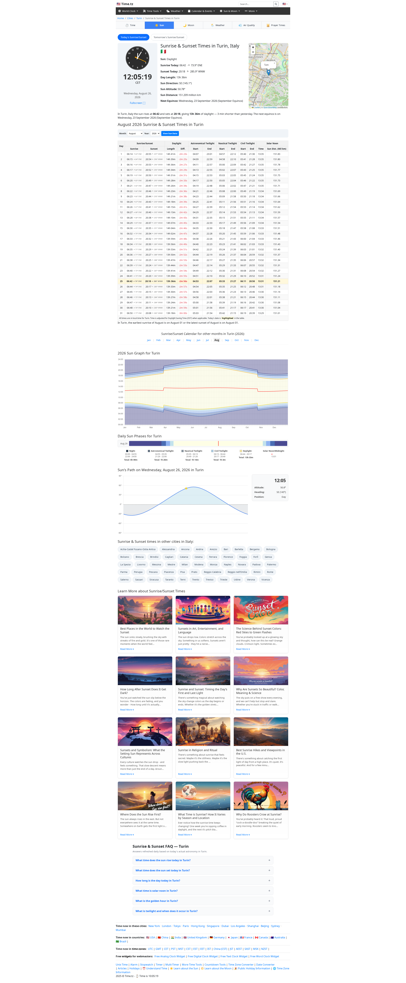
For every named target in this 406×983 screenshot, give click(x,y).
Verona (251, 579)
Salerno (124, 579)
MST (180, 949)
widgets (127, 956)
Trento (195, 579)
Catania (184, 556)
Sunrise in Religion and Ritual (197, 750)
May (188, 340)
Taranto (169, 579)
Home (120, 18)
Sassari (139, 579)
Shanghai (253, 926)
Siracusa (154, 579)
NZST (264, 949)
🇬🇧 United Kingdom (195, 937)
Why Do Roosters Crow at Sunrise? (259, 814)
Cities (130, 18)
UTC (150, 949)
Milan (185, 564)
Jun (198, 340)
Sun (159, 25)
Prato (194, 571)
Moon (188, 25)
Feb (158, 340)
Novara (242, 564)
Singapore (213, 926)
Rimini (257, 571)
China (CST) (220, 949)
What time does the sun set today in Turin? (163, 870)
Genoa (268, 556)
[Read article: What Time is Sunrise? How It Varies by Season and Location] (203, 796)
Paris (186, 926)
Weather (175, 11)
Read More (127, 648)
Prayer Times (275, 25)
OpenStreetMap (270, 107)
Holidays (134, 968)
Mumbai (121, 930)
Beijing (265, 926)
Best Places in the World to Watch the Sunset (144, 630)
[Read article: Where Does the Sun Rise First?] (145, 796)
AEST (239, 949)
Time (130, 25)
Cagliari (169, 556)
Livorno (141, 564)
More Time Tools (192, 964)
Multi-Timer (172, 964)
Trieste (223, 579)
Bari (226, 549)
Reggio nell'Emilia (237, 571)
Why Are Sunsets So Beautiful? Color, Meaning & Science (260, 691)
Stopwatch (146, 964)
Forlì (255, 556)
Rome (270, 571)
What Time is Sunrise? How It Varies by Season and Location (201, 816)
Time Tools (153, 11)
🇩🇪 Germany (217, 937)
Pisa (182, 571)
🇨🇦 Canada (261, 937)
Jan (149, 340)
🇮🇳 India (176, 937)
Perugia (138, 571)
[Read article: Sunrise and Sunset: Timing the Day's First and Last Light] (203, 670)
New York (154, 926)
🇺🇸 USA (150, 937)
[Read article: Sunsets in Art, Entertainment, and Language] (203, 610)
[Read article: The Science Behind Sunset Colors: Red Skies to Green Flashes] (261, 610)
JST (231, 949)
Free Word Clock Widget (264, 956)
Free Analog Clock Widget (169, 956)
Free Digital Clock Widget (203, 956)
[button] (269, 72)
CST (188, 949)
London (166, 926)
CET (137, 82)
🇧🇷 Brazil (121, 941)
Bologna (270, 549)
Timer (159, 964)
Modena (198, 564)
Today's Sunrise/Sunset (133, 37)
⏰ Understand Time (154, 968)
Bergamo (255, 549)
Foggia (243, 556)
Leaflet (257, 107)
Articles (122, 968)
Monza (213, 564)
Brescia (140, 556)
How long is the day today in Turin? (158, 880)
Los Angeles (238, 926)
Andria (199, 549)
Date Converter (265, 964)
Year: (147, 133)
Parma (123, 571)
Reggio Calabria (212, 571)
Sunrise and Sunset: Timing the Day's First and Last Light (202, 691)
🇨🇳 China (163, 937)
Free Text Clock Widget (234, 956)
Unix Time (122, 964)
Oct (237, 340)
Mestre (171, 564)
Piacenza (169, 571)
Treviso (209, 579)
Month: (123, 133)
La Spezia (125, 564)
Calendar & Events (202, 11)
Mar (168, 340)
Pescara (153, 571)
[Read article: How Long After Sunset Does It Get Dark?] (145, 670)
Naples (227, 564)
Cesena (199, 556)
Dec (257, 340)
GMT (158, 949)
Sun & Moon (230, 11)
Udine (237, 579)
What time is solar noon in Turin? (157, 890)
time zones (139, 949)
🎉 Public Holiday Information (252, 968)
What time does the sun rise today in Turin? (163, 860)
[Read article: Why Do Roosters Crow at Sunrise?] (261, 796)
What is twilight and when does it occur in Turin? (167, 911)
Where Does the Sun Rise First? (140, 814)
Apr (178, 340)
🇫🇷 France (246, 937)
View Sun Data (170, 133)
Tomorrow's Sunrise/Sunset (169, 37)
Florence (228, 556)
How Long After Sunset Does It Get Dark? (143, 691)
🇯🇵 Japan (232, 937)
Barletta (239, 549)
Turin (139, 18)
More (252, 11)
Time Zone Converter (241, 964)
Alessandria (168, 549)
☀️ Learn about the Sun (184, 968)
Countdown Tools (215, 964)
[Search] (275, 4)
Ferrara (213, 556)
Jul (207, 340)
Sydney (275, 926)
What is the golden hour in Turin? (157, 901)
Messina (156, 564)
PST (173, 949)
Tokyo (177, 926)
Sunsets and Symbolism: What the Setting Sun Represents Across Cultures (142, 753)
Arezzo (213, 549)
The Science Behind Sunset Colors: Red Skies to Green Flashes (259, 630)
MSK (256, 949)
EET (202, 949)
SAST (247, 949)
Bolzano (124, 556)
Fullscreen (137, 103)
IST (209, 949)
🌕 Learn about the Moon (216, 968)
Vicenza (266, 579)
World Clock (128, 11)
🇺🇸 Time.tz (125, 4)
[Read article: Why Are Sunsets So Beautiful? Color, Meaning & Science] (261, 670)
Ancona (185, 549)
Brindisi (154, 556)
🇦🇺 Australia (278, 937)
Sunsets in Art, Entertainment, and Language (200, 630)
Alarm (134, 964)
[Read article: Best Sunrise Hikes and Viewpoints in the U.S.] (261, 731)
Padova (256, 564)
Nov (246, 340)
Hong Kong (198, 926)
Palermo (271, 564)
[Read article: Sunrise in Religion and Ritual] (203, 731)
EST (195, 949)
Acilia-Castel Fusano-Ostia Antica (137, 549)
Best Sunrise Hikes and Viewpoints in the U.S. (260, 752)
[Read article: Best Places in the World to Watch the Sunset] (145, 610)
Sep (227, 340)
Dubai (225, 926)
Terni (183, 579)
